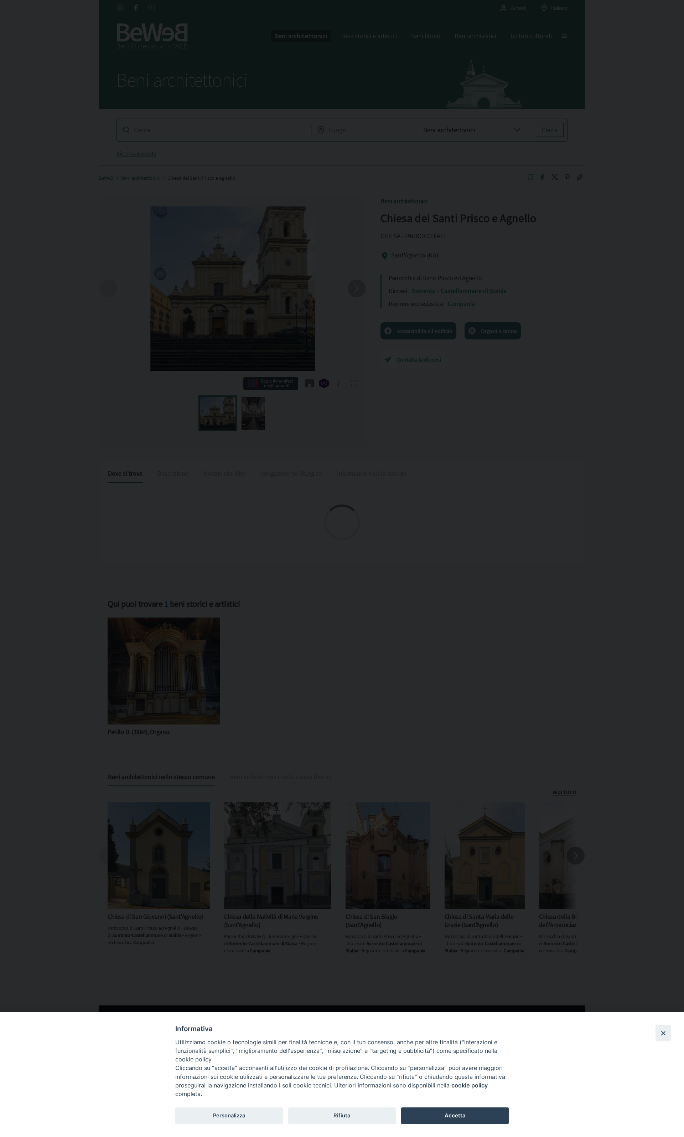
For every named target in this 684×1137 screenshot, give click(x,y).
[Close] (663, 1033)
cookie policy (469, 1085)
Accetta (455, 1115)
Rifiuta (341, 1115)
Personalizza (229, 1115)
